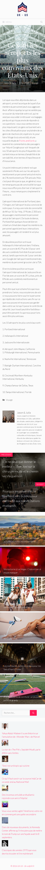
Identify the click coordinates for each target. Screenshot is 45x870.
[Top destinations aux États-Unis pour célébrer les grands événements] (22, 609)
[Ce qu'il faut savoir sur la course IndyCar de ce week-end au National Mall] (5, 773)
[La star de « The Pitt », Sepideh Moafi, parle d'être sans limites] (5, 744)
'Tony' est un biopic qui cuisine (15, 765)
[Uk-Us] (22, 9)
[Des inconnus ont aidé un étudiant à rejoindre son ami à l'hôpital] (5, 789)
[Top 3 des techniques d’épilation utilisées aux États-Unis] (22, 640)
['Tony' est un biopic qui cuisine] (5, 760)
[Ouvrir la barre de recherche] (41, 22)
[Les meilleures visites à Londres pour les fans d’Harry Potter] (22, 671)
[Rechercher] (33, 713)
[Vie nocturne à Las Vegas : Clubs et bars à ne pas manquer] (22, 575)
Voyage (9, 400)
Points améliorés (27, 140)
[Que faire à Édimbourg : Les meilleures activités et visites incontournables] (22, 543)
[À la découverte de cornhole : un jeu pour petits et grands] (22, 702)
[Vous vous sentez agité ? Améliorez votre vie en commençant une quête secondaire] (5, 805)
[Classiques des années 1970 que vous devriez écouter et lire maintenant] (5, 844)
